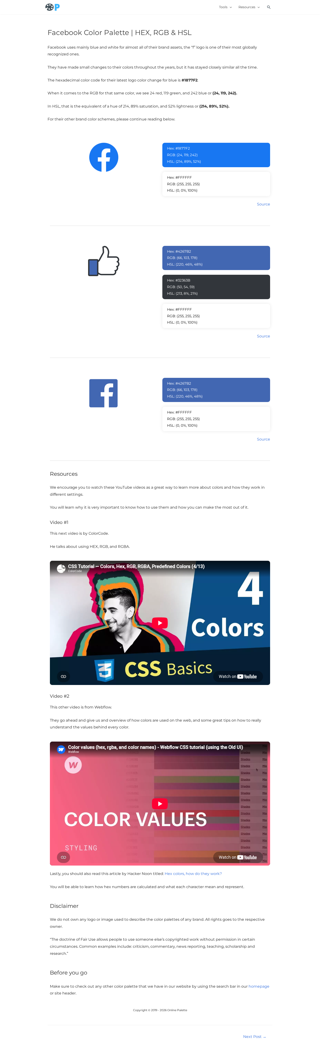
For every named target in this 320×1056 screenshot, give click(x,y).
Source (263, 204)
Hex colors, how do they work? (193, 873)
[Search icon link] (269, 7)
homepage (259, 986)
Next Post (254, 1036)
